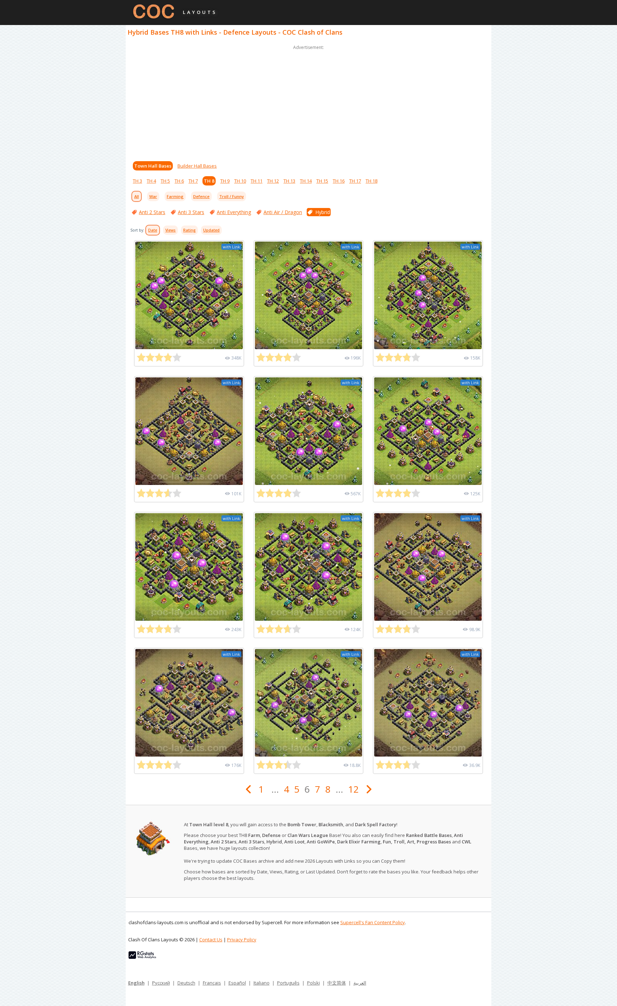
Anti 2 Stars (152, 212)
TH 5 (165, 181)
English (136, 983)
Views (170, 230)
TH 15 (322, 181)
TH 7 (193, 181)
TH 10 (240, 181)
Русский (161, 983)
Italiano (262, 983)
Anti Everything (234, 212)
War (153, 196)
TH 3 (137, 181)
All (136, 196)
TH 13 (289, 181)
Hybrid (322, 212)
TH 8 (209, 181)
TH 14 (306, 181)
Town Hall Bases (152, 166)
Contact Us (210, 939)
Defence (201, 196)
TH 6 (179, 181)
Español (237, 983)
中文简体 (336, 983)
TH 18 (371, 181)
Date (152, 230)
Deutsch (186, 983)
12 (353, 789)
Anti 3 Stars (191, 212)
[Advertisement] (308, 101)
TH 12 (273, 181)
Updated (211, 230)
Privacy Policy (241, 939)
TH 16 (339, 181)
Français (212, 983)
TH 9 (225, 181)
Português (288, 983)
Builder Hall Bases (197, 166)
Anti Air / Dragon (283, 212)
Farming (175, 196)
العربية (359, 983)
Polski (313, 983)
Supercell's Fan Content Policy (372, 922)
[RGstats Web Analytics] (142, 957)
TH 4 (151, 181)
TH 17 (355, 181)
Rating (189, 230)
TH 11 (256, 181)
